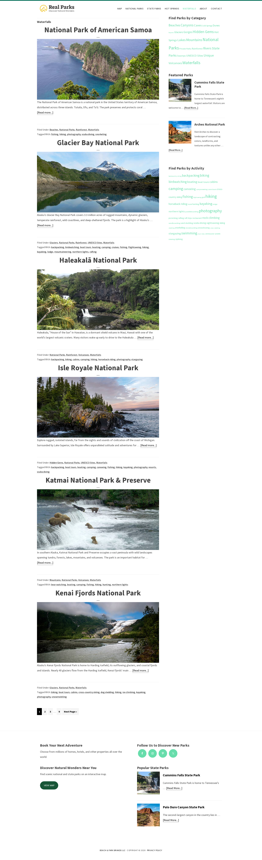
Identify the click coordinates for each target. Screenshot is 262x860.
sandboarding (174, 223)
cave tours (212, 189)
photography (74, 134)
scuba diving (88, 134)
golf (203, 197)
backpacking (57, 247)
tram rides (201, 234)
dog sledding (107, 692)
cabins (76, 359)
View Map (49, 785)
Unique (209, 55)
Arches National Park (209, 124)
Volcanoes (83, 354)
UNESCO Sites (95, 242)
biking (68, 359)
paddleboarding (191, 211)
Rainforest (81, 129)
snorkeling (101, 134)
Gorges (187, 32)
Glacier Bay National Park (98, 142)
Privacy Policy (154, 850)
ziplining (179, 239)
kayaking (41, 251)
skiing (222, 223)
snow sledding (215, 228)
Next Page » (70, 712)
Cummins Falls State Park (209, 84)
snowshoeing (204, 227)
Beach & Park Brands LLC (113, 850)
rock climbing (211, 218)
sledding (172, 228)
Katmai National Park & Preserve (98, 480)
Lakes (181, 40)
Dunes (216, 25)
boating (96, 247)
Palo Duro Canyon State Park (184, 807)
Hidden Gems (56, 462)
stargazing (137, 359)
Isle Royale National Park (98, 367)
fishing (54, 134)
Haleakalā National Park (98, 260)
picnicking (173, 218)
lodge (50, 251)
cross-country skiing (89, 692)
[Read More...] (191, 108)
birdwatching (72, 247)
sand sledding (187, 223)
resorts (152, 467)
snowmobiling (59, 696)
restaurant (197, 218)
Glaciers (54, 242)
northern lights (80, 251)
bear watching (58, 584)
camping (106, 247)
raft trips (188, 218)
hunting (106, 584)
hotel (190, 204)
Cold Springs (207, 25)
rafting (93, 251)
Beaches (54, 129)
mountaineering (62, 251)
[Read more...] (45, 113)
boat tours (85, 247)
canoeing (101, 467)
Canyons (187, 25)
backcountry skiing (175, 176)
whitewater (209, 234)
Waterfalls (93, 129)
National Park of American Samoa (98, 29)
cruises (115, 247)
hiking (62, 134)
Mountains (55, 579)
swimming (189, 233)
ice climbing (129, 692)
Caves (198, 25)
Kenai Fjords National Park (98, 592)
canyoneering (201, 189)
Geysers (171, 33)
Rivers (207, 48)
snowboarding (191, 228)
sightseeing (213, 223)
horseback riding (107, 359)
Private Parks (185, 48)
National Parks (67, 129)
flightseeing (134, 247)
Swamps (181, 55)
